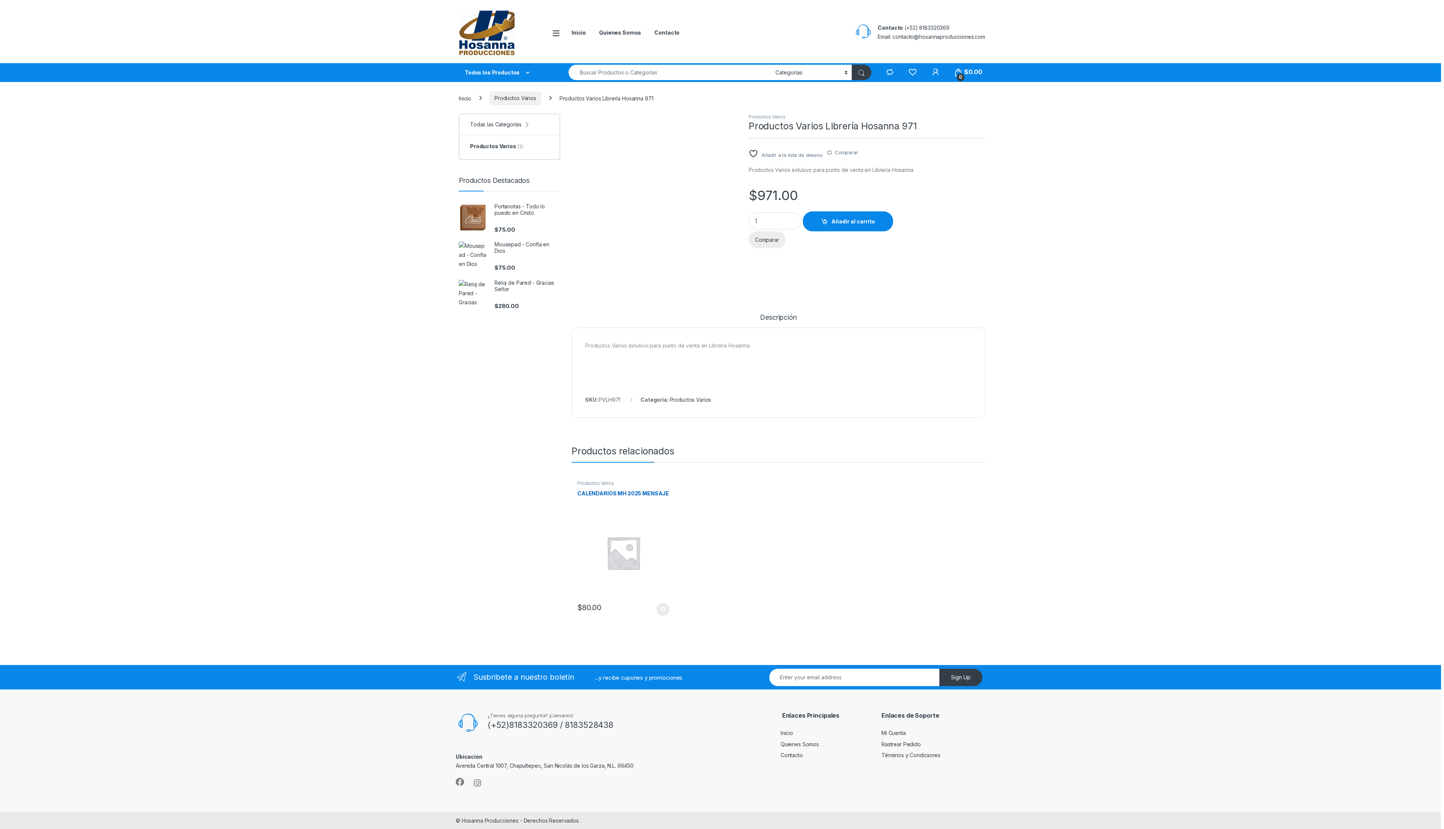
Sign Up (961, 677)
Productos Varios (515, 98)
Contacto (667, 32)
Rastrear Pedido (901, 744)
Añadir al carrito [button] (661, 609)
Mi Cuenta (893, 733)
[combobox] (670, 72)
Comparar (846, 152)
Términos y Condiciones (910, 755)
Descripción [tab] (778, 317)
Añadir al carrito (853, 221)
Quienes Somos (620, 32)
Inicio (579, 32)
